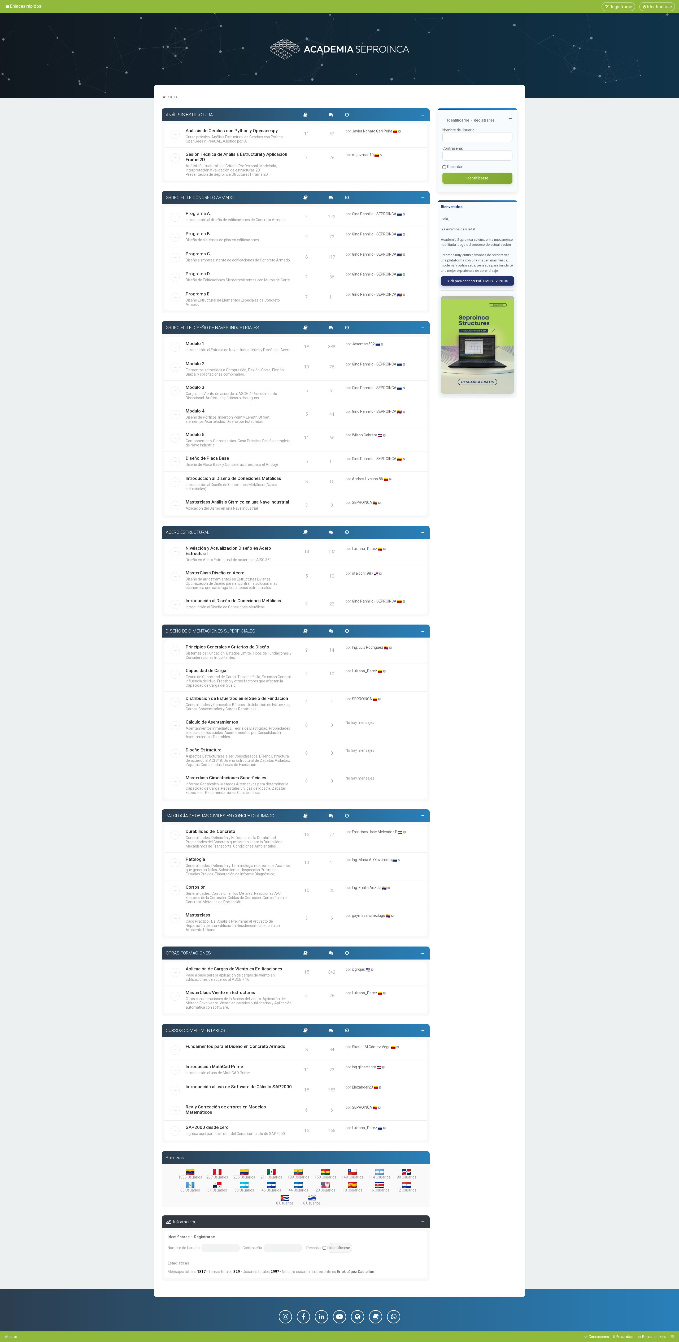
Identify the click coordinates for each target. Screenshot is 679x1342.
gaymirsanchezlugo (368, 915)
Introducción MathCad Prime (214, 1066)
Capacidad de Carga (206, 670)
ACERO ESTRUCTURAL (187, 532)
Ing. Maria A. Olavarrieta (372, 860)
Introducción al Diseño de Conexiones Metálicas (233, 478)
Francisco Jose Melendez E (374, 832)
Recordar (314, 1248)
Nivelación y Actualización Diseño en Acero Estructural (228, 550)
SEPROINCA (362, 502)
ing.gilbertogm (364, 1067)
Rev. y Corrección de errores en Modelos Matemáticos (226, 1109)
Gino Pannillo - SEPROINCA (374, 214)
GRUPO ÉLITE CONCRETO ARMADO (200, 197)
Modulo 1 (195, 343)
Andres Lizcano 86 (367, 479)
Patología (195, 859)
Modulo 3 (195, 387)
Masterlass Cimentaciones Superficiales (226, 777)
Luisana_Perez (364, 549)
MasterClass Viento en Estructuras (220, 992)
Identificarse (179, 1237)
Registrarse (204, 1237)
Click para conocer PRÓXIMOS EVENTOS (477, 281)
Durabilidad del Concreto (210, 831)
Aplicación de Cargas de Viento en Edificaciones (234, 968)
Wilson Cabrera (364, 435)
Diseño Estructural (204, 749)
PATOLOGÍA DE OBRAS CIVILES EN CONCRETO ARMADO (220, 815)
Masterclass (198, 915)
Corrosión (196, 887)
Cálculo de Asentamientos (212, 722)
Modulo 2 (195, 363)
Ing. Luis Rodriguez (367, 647)
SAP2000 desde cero (207, 1127)
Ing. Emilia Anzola (366, 887)
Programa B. (198, 233)
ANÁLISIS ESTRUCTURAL (190, 114)
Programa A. (198, 213)
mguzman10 (363, 155)
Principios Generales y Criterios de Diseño (227, 647)
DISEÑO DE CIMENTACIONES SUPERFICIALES (210, 631)
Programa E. (198, 293)
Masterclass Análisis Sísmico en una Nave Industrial (237, 502)
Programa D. (198, 273)
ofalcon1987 (362, 573)
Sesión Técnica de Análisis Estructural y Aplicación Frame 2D (236, 157)
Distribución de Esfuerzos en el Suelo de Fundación (237, 698)
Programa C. (198, 253)
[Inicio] (339, 49)
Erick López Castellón (355, 1272)
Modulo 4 (195, 411)
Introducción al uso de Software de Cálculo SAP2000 (239, 1086)
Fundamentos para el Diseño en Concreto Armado (235, 1046)
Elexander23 (362, 1087)
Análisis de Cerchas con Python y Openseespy (232, 130)
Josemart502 (363, 344)
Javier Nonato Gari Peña (372, 131)
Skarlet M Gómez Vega (371, 1047)
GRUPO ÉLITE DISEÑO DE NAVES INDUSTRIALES (212, 327)
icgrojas (358, 969)
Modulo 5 (195, 434)
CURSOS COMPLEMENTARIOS (195, 1030)
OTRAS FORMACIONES (188, 953)
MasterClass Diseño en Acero (215, 572)
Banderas (175, 1157)
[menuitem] (657, 6)
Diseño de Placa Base (207, 458)
